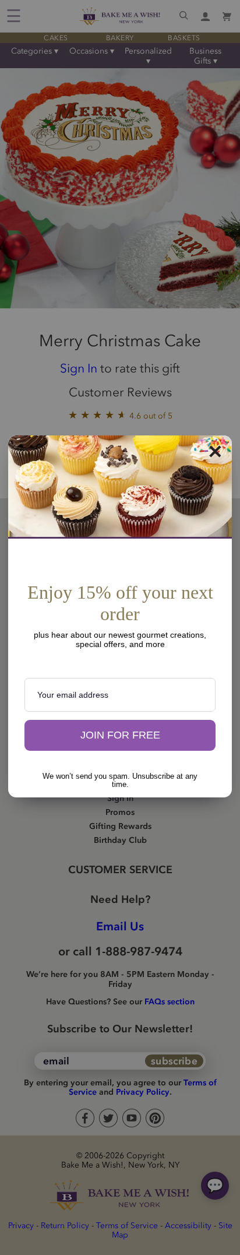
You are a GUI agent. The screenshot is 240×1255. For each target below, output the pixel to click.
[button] (120, 735)
